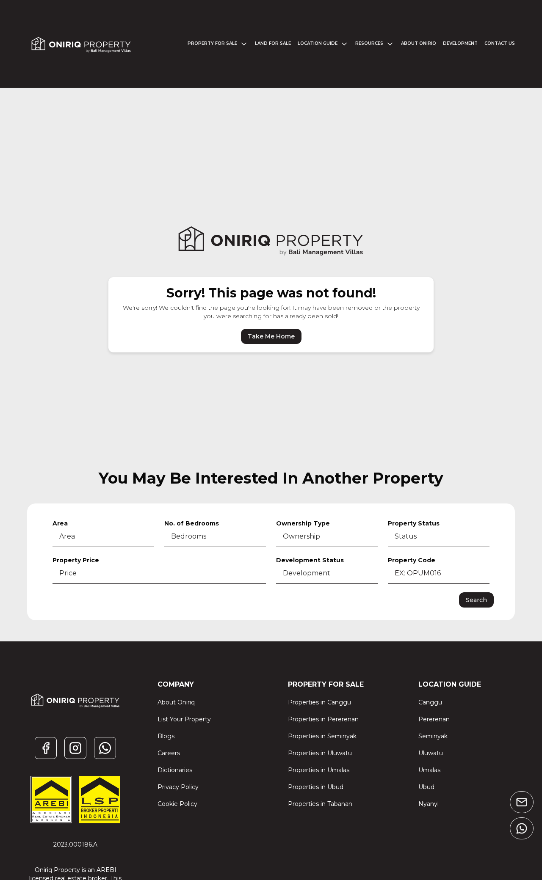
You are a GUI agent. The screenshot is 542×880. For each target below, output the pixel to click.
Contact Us (499, 43)
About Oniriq (418, 43)
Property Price (76, 560)
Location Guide (317, 43)
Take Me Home (271, 336)
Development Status (310, 560)
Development (460, 43)
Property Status (414, 523)
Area (60, 523)
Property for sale (212, 43)
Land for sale (273, 43)
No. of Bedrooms (191, 523)
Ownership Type (303, 523)
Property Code (411, 560)
